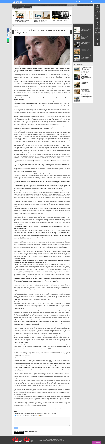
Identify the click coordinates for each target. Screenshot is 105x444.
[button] (96, 442)
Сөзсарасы (15, 7)
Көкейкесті (81, 5)
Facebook (19, 415)
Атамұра (14, 5)
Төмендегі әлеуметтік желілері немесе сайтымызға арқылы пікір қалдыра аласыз (35, 413)
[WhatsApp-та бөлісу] (8, 40)
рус (25, 0)
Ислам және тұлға (52, 5)
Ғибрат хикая (29, 7)
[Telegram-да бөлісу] (8, 35)
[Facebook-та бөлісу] (8, 29)
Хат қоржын (21, 7)
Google (35, 415)
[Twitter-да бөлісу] (8, 38)
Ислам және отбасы (42, 5)
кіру (40, 413)
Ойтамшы (87, 5)
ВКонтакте (27, 415)
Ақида (25, 5)
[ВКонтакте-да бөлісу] (8, 32)
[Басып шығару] (8, 43)
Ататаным (19, 5)
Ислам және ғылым (62, 5)
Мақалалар (16, 26)
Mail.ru (41, 415)
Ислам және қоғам (72, 5)
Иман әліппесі (32, 5)
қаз (24, 0)
